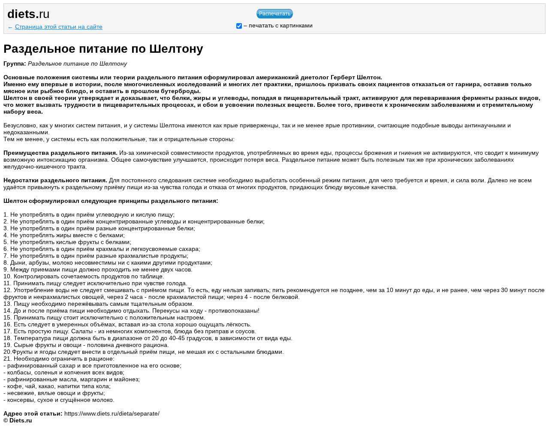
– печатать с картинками (277, 25)
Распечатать (274, 14)
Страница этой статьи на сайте (59, 26)
